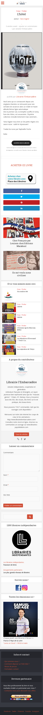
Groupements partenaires (12, 570)
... (21, 24)
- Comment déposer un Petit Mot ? (16, 664)
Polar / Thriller (21, 11)
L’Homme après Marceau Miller (26, 329)
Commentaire (8, 452)
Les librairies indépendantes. (13, 562)
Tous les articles (21, 434)
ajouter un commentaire (28, 26)
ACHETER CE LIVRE (21, 165)
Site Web (6, 495)
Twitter (14, 711)
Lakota (19, 306)
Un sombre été (22, 291)
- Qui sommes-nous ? (11, 661)
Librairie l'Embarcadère (23, 29)
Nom (5, 475)
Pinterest (21, 711)
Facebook (7, 711)
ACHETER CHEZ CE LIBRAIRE (21, 143)
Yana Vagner (24, 19)
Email (6, 485)
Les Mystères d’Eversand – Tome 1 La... (26, 339)
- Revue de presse (10, 666)
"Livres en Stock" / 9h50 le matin (15, 643)
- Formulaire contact (11, 669)
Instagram (35, 711)
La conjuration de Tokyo (25, 349)
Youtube (28, 711)
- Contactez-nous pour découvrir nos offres (19, 691)
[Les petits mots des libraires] (21, 3)
